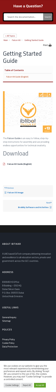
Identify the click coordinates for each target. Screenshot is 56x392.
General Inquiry (9, 317)
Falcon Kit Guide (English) (17, 77)
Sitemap (6, 321)
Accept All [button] (40, 385)
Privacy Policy (8, 339)
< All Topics (10, 36)
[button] (47, 45)
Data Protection (10, 346)
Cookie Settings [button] (12, 385)
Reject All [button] (27, 385)
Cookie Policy (8, 343)
